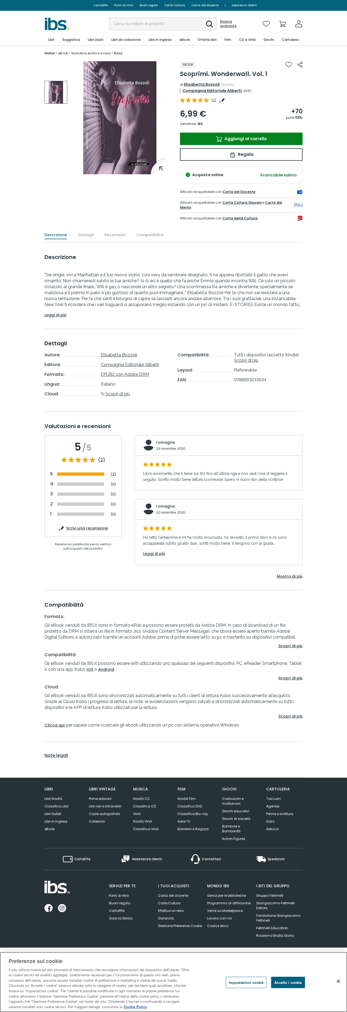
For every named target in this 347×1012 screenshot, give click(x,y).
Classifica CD (144, 806)
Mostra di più (290, 576)
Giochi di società (236, 818)
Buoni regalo (149, 5)
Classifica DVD (190, 806)
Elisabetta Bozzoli (202, 84)
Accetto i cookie (288, 982)
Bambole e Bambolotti (231, 828)
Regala (245, 154)
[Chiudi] (338, 981)
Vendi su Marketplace (225, 910)
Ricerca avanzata (228, 23)
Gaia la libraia (121, 918)
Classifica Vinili (146, 829)
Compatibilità (149, 235)
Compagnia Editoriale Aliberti (212, 90)
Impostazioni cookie (246, 982)
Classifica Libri (56, 806)
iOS (89, 669)
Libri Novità (53, 798)
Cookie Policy (135, 1006)
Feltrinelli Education (272, 928)
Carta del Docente (239, 191)
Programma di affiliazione (228, 903)
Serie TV (184, 821)
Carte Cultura (174, 5)
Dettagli (86, 235)
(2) (101, 460)
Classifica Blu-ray (193, 813)
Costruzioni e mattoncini (232, 801)
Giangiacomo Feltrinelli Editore (275, 905)
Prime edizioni (100, 798)
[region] (173, 982)
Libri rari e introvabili (105, 806)
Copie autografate (104, 813)
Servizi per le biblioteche (226, 895)
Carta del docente (205, 5)
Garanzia (166, 918)
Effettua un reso (171, 910)
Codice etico (217, 926)
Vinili (137, 813)
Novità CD (141, 798)
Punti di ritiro (123, 5)
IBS (200, 123)
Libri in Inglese (55, 821)
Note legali (56, 755)
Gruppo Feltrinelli (269, 895)
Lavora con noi (219, 918)
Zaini (270, 821)
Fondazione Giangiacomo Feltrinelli (278, 918)
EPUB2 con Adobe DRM (125, 374)
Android (106, 669)
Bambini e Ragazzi (193, 829)
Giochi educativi (235, 811)
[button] (209, 24)
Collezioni (97, 821)
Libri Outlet (52, 813)
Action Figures (233, 838)
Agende (272, 806)
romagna (165, 442)
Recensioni (115, 235)
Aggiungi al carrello (245, 139)
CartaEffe (101, 5)
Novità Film (187, 798)
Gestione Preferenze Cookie (180, 926)
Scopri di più (117, 393)
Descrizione (55, 235)
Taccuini (273, 798)
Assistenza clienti (244, 5)
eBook (49, 829)
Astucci (272, 829)
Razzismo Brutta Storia (275, 935)
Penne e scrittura (279, 813)
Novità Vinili (142, 821)
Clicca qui (54, 725)
